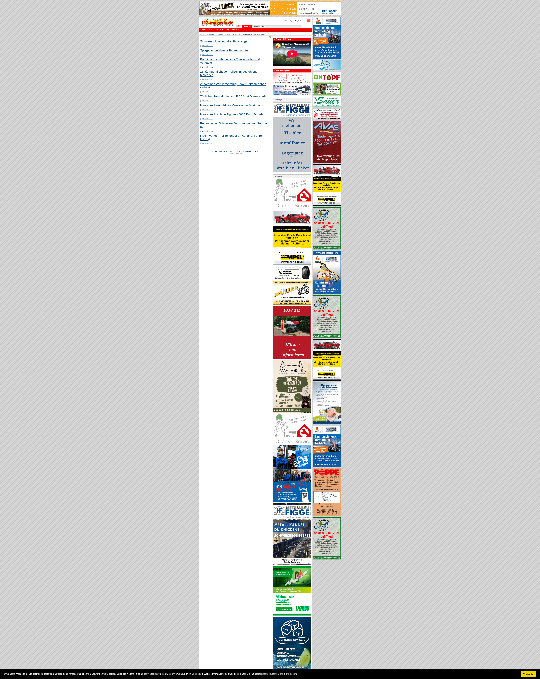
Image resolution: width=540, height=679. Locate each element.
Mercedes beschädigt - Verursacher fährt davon (232, 105)
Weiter (248, 151)
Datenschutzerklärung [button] (272, 674)
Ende (254, 151)
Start (216, 151)
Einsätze (220, 34)
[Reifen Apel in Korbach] (292, 264)
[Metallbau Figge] (292, 171)
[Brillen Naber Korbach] (292, 83)
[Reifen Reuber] (292, 279)
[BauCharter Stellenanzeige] (327, 293)
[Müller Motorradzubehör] (292, 304)
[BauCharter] (327, 58)
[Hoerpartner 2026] (305, 15)
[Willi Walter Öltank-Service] (292, 207)
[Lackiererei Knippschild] (234, 15)
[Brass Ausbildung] (292, 501)
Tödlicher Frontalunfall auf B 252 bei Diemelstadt (233, 96)
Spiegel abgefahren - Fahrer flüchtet (224, 50)
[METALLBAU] (327, 515)
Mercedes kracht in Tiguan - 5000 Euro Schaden (232, 114)
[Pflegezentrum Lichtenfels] (327, 423)
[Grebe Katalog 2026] (292, 95)
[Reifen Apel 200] (327, 205)
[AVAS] (327, 162)
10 (243, 151)
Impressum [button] (291, 674)
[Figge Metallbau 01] (292, 564)
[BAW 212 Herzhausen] (292, 358)
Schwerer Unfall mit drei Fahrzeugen (224, 41)
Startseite (212, 34)
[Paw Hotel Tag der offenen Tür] (292, 412)
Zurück (222, 151)
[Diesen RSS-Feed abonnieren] (269, 37)
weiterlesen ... (207, 46)
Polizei (227, 34)
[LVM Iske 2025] (292, 615)
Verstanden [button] (528, 674)
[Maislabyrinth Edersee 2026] (327, 249)
